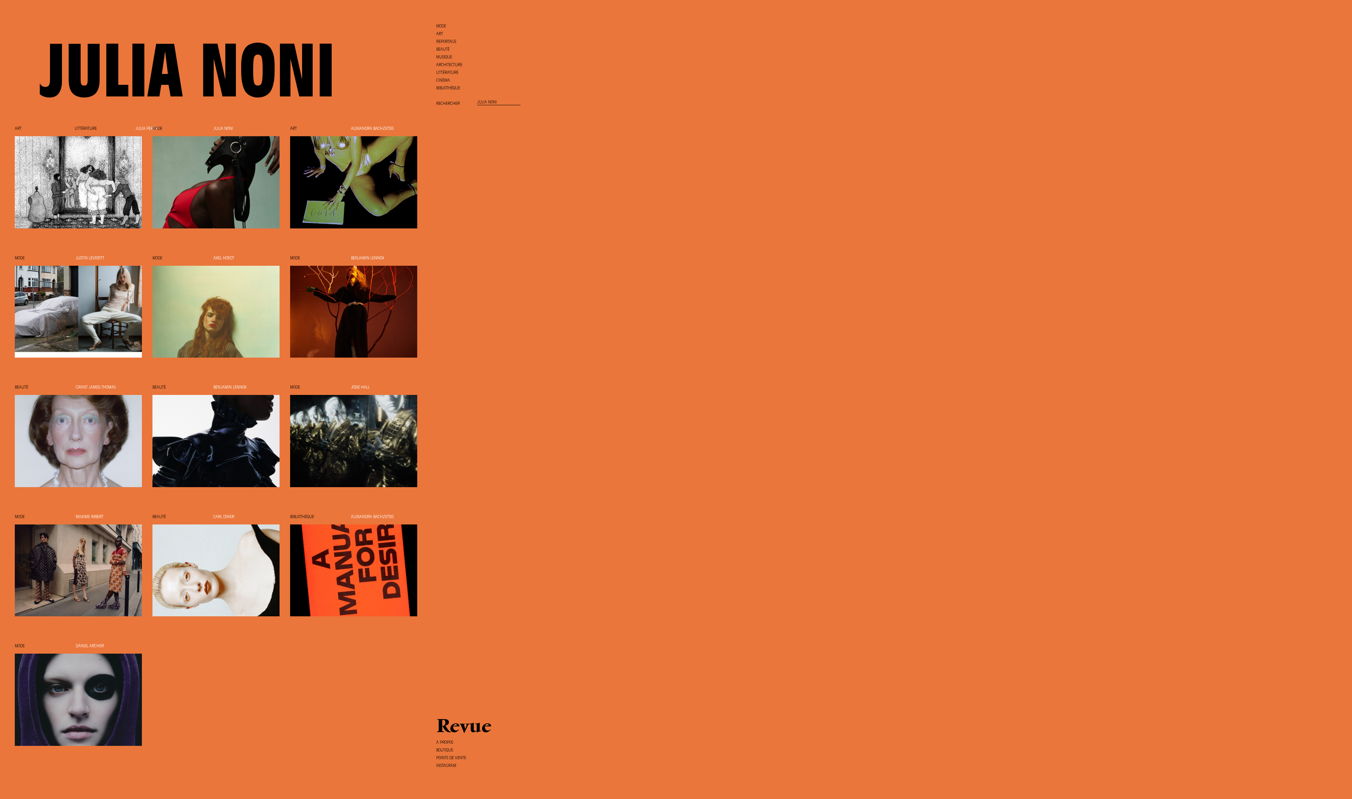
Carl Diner (223, 517)
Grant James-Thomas (95, 387)
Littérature (86, 128)
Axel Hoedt (223, 258)
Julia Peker (147, 128)
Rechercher (448, 103)
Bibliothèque (302, 517)
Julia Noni (223, 128)
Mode (157, 128)
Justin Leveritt (90, 258)
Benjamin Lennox (367, 258)
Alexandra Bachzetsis (372, 128)
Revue (464, 727)
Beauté (21, 387)
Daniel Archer (90, 646)
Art (18, 128)
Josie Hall (360, 387)
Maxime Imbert (90, 517)
